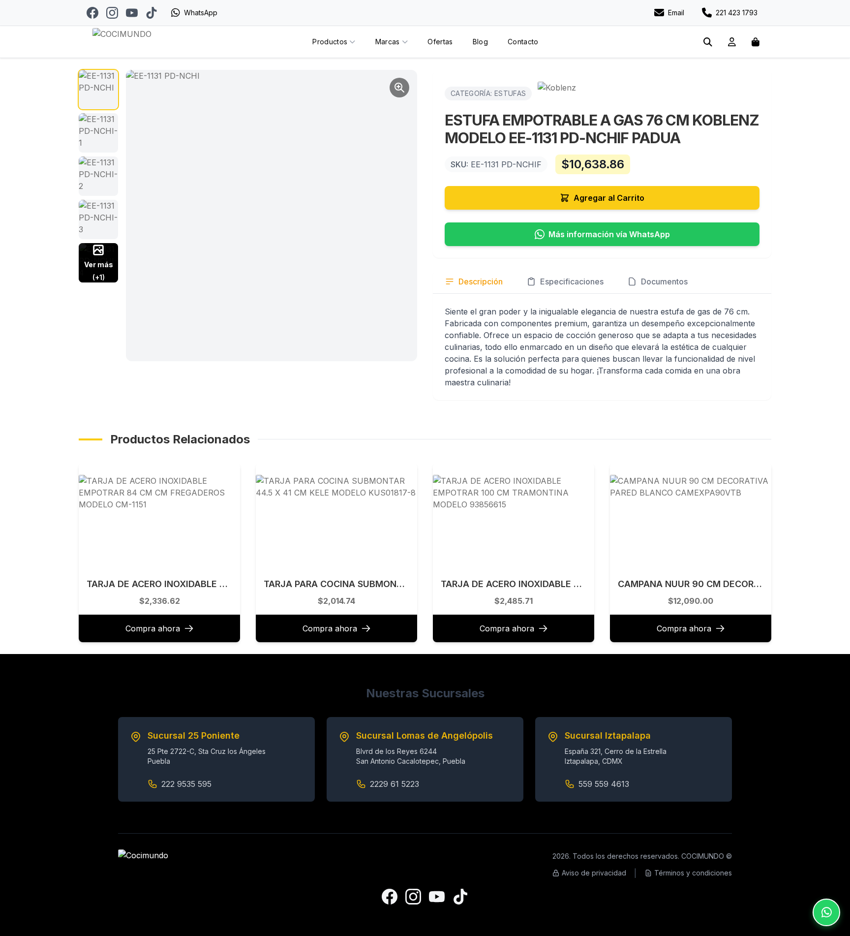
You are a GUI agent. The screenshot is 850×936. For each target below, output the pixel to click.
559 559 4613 (603, 784)
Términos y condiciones (693, 873)
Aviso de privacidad (594, 873)
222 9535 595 (186, 784)
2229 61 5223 (394, 784)
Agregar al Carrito (609, 198)
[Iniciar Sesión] (732, 42)
